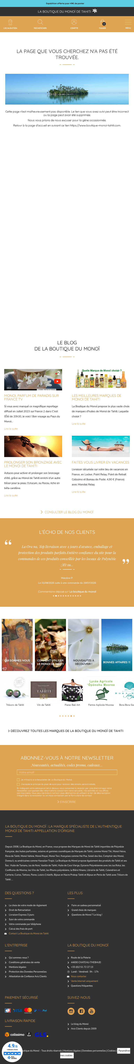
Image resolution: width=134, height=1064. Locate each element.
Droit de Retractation (19, 910)
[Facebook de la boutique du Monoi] (81, 1011)
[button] (53, 595)
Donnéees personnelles (94, 1050)
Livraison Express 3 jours (21, 914)
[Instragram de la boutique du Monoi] (71, 1011)
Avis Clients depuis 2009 (83, 1028)
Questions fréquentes (82, 985)
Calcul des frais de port (20, 928)
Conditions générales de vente (24, 962)
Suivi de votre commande (21, 919)
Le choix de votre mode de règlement (27, 905)
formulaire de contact (81, 795)
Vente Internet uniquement (84, 981)
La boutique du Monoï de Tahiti (64, 12)
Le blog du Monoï (79, 1024)
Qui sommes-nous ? (18, 957)
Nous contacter (78, 976)
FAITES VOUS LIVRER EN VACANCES (100, 462)
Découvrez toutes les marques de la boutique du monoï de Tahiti (67, 731)
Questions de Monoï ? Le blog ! (86, 914)
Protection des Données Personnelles (27, 971)
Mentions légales (17, 967)
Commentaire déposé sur (56, 591)
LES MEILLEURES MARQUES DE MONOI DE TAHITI (96, 397)
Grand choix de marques (83, 910)
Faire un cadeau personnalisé (86, 905)
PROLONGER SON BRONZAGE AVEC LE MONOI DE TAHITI (33, 464)
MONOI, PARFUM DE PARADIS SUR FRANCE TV (31, 397)
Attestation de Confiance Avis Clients (27, 976)
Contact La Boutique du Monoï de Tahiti (28, 933)
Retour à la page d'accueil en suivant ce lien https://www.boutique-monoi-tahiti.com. (67, 125)
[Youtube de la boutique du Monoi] (91, 1011)
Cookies (111, 1050)
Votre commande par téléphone (24, 924)
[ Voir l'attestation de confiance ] (56, 601)
